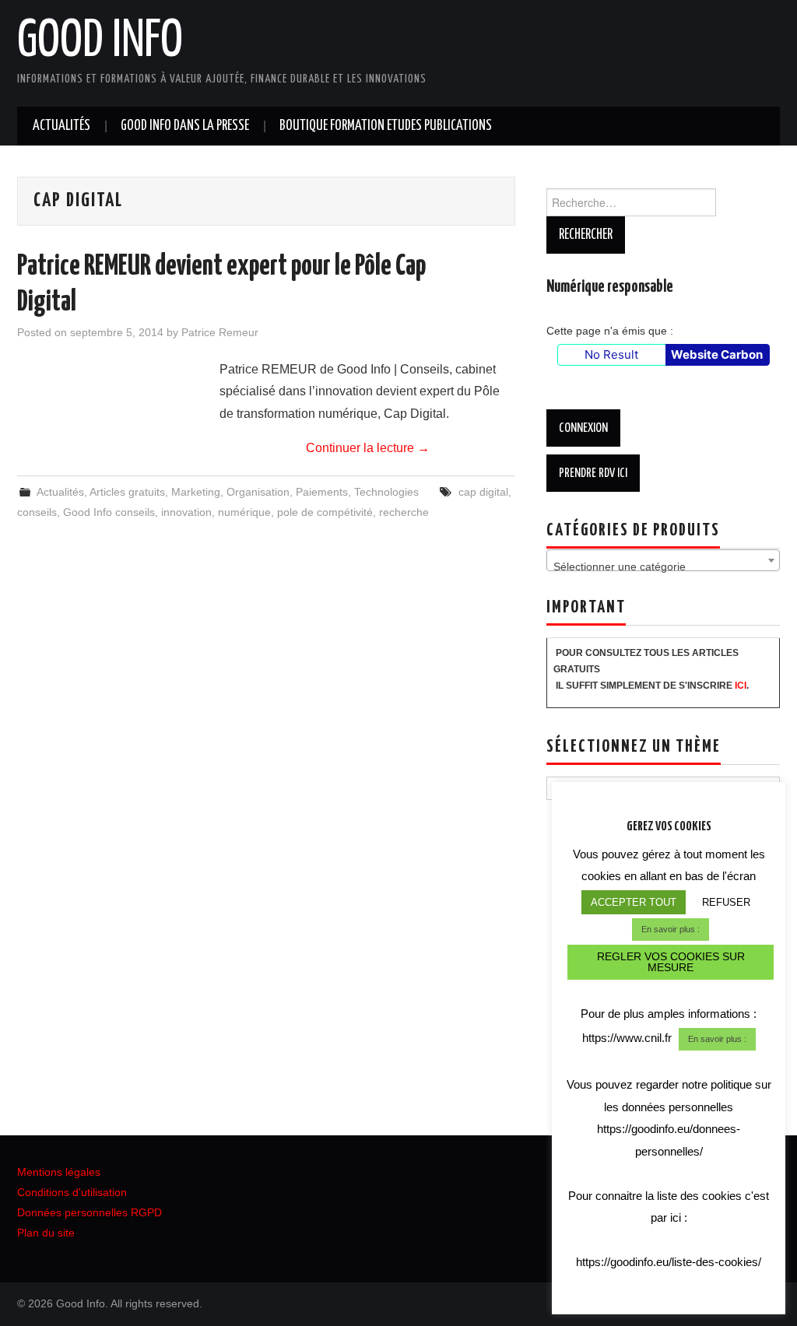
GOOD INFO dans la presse (185, 126)
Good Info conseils (109, 512)
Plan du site (46, 1232)
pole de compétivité (325, 512)
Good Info (100, 42)
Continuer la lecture (368, 447)
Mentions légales (58, 1172)
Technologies (386, 492)
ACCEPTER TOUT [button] (633, 902)
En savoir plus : (670, 929)
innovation (186, 512)
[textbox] (663, 566)
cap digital (483, 492)
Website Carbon (717, 354)
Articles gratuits (127, 492)
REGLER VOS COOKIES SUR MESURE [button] (671, 961)
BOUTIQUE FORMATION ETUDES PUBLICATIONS (385, 126)
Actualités (61, 126)
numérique (244, 512)
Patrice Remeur (219, 332)
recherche (404, 512)
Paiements (322, 492)
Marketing (195, 492)
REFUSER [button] (726, 902)
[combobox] (663, 560)
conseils (37, 512)
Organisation (258, 492)
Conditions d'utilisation (72, 1192)
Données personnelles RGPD (89, 1212)
